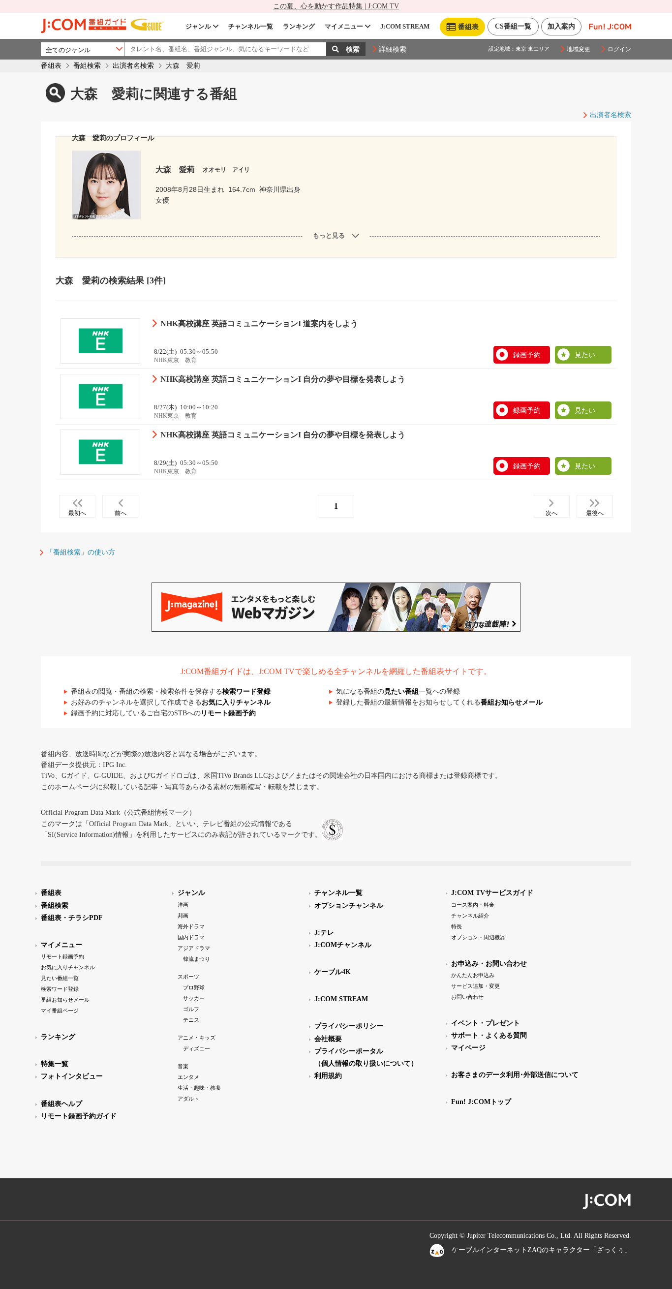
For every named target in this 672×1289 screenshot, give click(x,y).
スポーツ (188, 977)
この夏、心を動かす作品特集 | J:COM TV (336, 6)
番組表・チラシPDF (72, 917)
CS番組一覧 (513, 26)
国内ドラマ (191, 937)
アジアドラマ (194, 948)
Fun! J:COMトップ (481, 1101)
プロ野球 (194, 987)
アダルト (188, 1099)
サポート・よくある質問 (489, 1035)
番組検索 (87, 65)
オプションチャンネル (348, 905)
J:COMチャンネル (342, 945)
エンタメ (188, 1077)
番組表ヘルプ (61, 1103)
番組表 (51, 65)
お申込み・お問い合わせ (489, 963)
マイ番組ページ (60, 1010)
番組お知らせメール (512, 702)
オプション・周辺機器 (478, 937)
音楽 (183, 1066)
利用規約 (328, 1075)
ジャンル (198, 26)
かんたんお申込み (472, 975)
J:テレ (324, 932)
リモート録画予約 (228, 713)
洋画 (183, 905)
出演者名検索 (133, 65)
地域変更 (578, 49)
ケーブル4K (332, 972)
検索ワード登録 (246, 691)
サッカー (194, 998)
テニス (191, 1020)
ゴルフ (191, 1009)
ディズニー (196, 1048)
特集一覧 (54, 1064)
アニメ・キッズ (196, 1038)
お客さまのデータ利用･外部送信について (515, 1074)
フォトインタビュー (72, 1076)
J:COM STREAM (404, 26)
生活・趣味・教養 (199, 1088)
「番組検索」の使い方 (80, 552)
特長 (456, 926)
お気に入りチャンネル (236, 702)
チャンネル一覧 (250, 26)
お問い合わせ (467, 997)
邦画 (183, 916)
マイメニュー (344, 26)
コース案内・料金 (472, 905)
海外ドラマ (191, 926)
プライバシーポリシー (348, 1026)
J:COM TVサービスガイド (492, 892)
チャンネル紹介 (470, 916)
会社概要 (328, 1039)
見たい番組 (401, 691)
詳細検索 (392, 49)
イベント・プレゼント (485, 1023)
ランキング (299, 26)
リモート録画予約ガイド (79, 1116)
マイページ (468, 1047)
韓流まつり (196, 959)
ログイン (619, 49)
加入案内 (561, 26)
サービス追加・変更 (475, 986)
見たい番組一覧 (60, 978)
